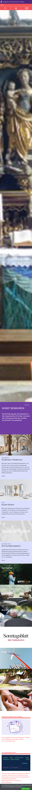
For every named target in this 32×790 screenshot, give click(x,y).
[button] (24, 405)
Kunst (2, 5)
